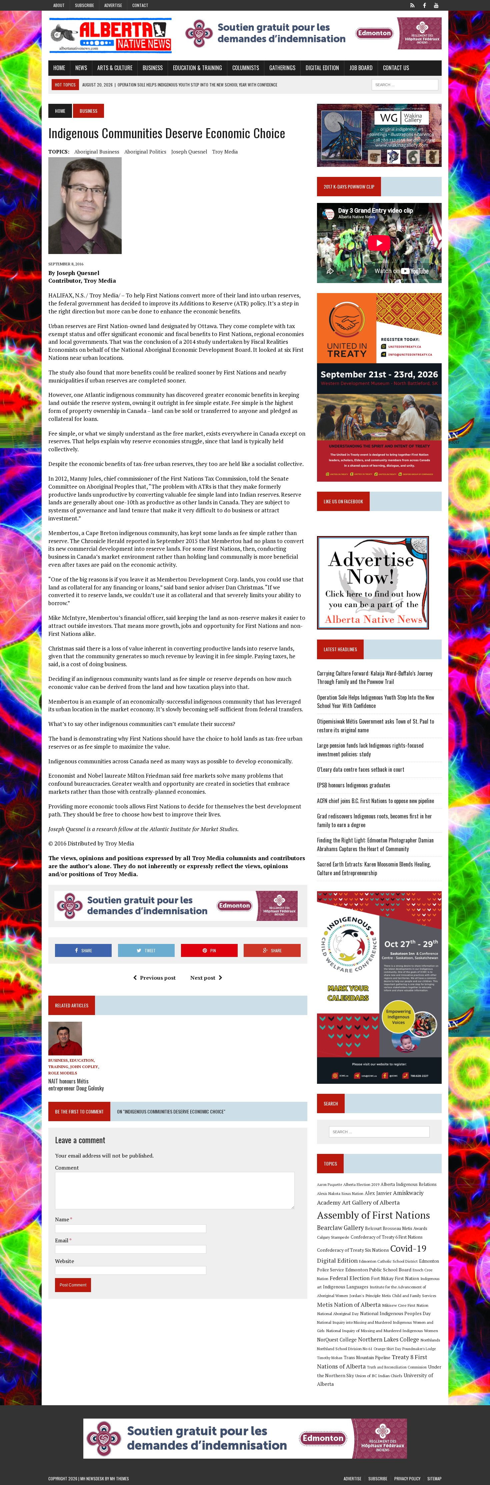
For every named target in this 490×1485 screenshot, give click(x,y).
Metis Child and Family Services (409, 1295)
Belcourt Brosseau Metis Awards (396, 1228)
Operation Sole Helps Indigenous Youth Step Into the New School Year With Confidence (375, 701)
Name (62, 1219)
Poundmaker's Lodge (419, 1348)
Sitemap (434, 1478)
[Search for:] (379, 1132)
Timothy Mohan (329, 1357)
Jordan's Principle (365, 1295)
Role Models (62, 1072)
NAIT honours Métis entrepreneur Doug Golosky (76, 1084)
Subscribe (84, 5)
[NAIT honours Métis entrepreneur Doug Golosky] (65, 1050)
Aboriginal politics (145, 151)
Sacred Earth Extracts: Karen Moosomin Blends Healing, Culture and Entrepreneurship (374, 868)
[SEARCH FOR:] (405, 84)
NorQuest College (337, 1339)
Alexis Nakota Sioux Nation (340, 1193)
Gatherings (282, 68)
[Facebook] (424, 5)
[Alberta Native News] (110, 35)
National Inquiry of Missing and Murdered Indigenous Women (382, 1330)
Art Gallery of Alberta (371, 1202)
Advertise (113, 5)
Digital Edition (322, 68)
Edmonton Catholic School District (388, 1261)
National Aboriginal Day (338, 1313)
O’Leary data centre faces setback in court (360, 769)
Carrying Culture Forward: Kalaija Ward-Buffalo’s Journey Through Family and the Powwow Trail (374, 677)
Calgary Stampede (333, 1237)
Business (153, 68)
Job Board (361, 68)
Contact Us (396, 68)
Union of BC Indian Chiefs (378, 1375)
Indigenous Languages (345, 1287)
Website (64, 1261)
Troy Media (225, 151)
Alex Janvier (378, 1193)
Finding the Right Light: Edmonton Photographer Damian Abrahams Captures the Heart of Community (375, 844)
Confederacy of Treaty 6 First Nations (387, 1237)
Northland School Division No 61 (344, 1348)
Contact (140, 5)
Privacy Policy (407, 1478)
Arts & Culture (114, 68)
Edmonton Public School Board (378, 1269)
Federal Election (350, 1278)
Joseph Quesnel (189, 151)
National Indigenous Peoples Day (395, 1313)
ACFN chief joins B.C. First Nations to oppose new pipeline (375, 801)
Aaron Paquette (329, 1184)
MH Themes (119, 1478)
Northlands (430, 1339)
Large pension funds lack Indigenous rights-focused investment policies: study (370, 749)
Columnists (245, 68)
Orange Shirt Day (387, 1348)
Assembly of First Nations (373, 1215)
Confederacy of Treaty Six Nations (353, 1250)
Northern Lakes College (388, 1339)
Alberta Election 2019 (361, 1184)
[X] (412, 5)
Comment (67, 1167)
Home (59, 68)
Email (62, 1240)
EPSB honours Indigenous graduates (353, 785)
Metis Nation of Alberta (349, 1304)
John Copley (84, 1066)
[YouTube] (436, 5)
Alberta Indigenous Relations (409, 1184)
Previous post (158, 977)
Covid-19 (408, 1248)
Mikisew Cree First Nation (405, 1305)
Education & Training (197, 68)
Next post (202, 977)
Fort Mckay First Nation (395, 1278)
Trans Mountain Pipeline (367, 1357)
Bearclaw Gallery (340, 1228)
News (81, 68)
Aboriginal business (96, 151)
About (59, 5)
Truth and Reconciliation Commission (397, 1367)
